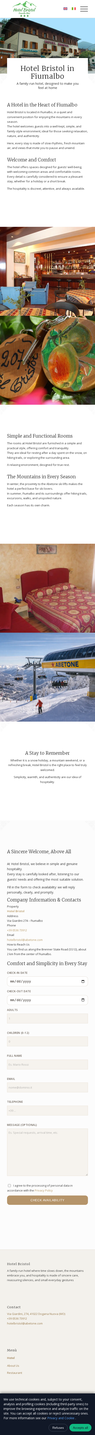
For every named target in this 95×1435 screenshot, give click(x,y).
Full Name (14, 1056)
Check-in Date (17, 973)
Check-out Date (19, 991)
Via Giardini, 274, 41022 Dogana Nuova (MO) (36, 1314)
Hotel (11, 1358)
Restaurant (14, 1373)
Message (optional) (22, 1125)
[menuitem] (82, 9)
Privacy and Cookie (61, 1418)
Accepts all (80, 1427)
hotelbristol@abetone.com (25, 940)
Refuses (58, 1427)
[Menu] (82, 9)
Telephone (15, 1102)
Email (11, 1079)
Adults (12, 1010)
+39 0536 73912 (17, 930)
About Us (13, 1366)
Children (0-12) (18, 1033)
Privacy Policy (44, 1190)
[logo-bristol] (39, 9)
